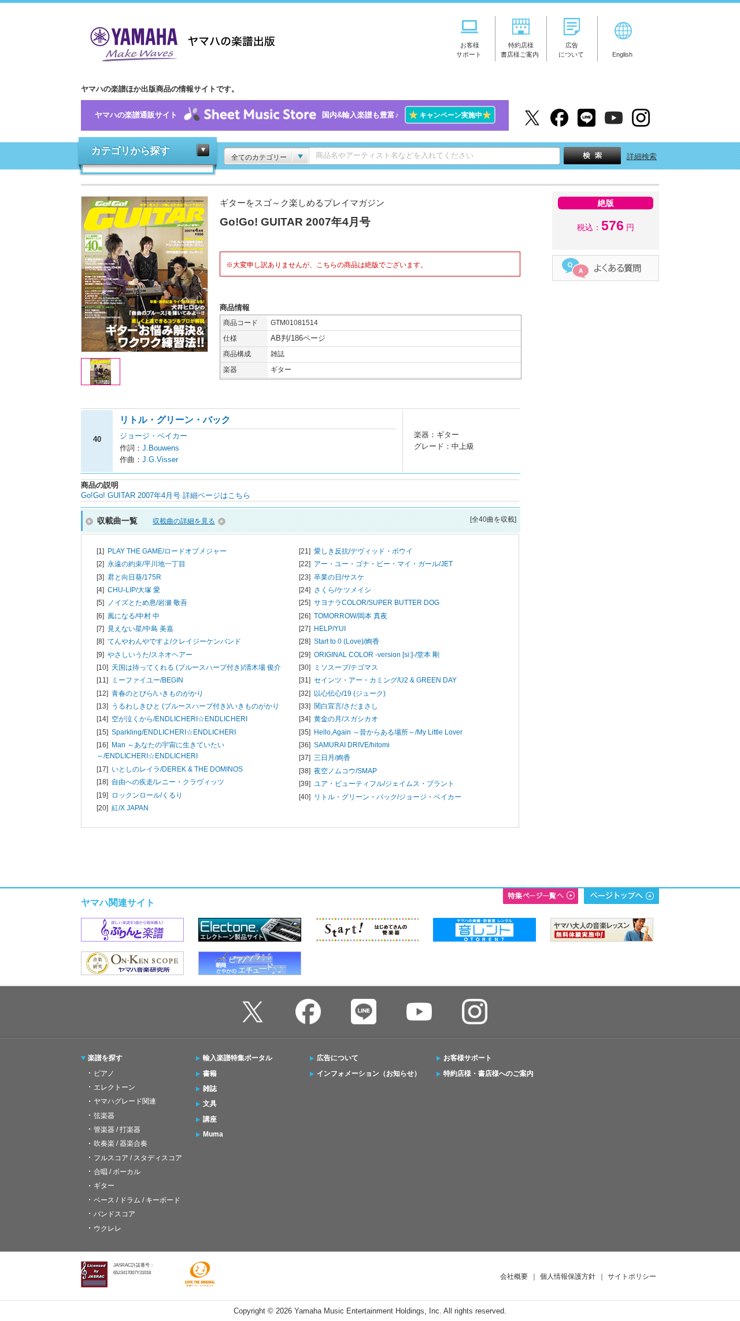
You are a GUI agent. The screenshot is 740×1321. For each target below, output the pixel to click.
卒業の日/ (339, 577)
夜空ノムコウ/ (345, 771)
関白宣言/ (346, 706)
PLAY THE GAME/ (167, 551)
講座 (210, 1119)
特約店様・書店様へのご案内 (488, 1073)
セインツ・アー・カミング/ (385, 680)
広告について (337, 1058)
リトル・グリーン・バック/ (387, 797)
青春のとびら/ (158, 693)
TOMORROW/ (350, 616)
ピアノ (104, 1073)
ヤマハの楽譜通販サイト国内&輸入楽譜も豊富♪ (293, 115)
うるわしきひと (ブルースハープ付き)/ (195, 706)
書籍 (210, 1073)
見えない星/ (140, 629)
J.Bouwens (160, 448)
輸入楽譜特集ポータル (237, 1058)
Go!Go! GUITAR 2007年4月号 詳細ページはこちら (165, 495)
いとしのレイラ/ (177, 769)
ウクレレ (107, 1228)
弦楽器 (104, 1116)
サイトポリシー (632, 1276)
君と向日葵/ (134, 577)
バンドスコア (114, 1214)
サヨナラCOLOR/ (376, 603)
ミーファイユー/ (147, 680)
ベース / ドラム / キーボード (137, 1200)
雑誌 (210, 1088)
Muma (213, 1134)
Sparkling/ (174, 732)
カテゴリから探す (130, 150)
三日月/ (332, 758)
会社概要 (514, 1276)
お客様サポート (467, 1058)
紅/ (130, 808)
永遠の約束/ (147, 564)
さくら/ (342, 590)
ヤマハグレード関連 (125, 1101)
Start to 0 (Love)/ (346, 641)
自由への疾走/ (168, 782)
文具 (210, 1103)
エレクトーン (114, 1087)
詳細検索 (642, 156)
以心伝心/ (350, 693)
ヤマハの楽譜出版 (179, 42)
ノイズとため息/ (147, 603)
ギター (104, 1186)
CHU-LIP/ (134, 590)
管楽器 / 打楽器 (117, 1130)
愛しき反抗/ (363, 551)
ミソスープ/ (346, 667)
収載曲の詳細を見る (184, 521)
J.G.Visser (160, 459)
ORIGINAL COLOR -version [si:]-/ (376, 655)
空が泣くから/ (179, 719)
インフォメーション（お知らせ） (369, 1073)
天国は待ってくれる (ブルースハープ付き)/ (196, 667)
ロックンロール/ (147, 795)
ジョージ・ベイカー (153, 435)
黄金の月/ (346, 719)
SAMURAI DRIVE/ (352, 745)
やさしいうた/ (150, 655)
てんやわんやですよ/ (174, 641)
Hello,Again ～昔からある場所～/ (388, 732)
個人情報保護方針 (567, 1276)
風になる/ (134, 616)
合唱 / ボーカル (117, 1172)
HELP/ (330, 629)
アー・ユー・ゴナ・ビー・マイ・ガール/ (383, 564)
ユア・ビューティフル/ (384, 784)
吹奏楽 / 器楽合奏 (120, 1143)
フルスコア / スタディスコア (138, 1158)
